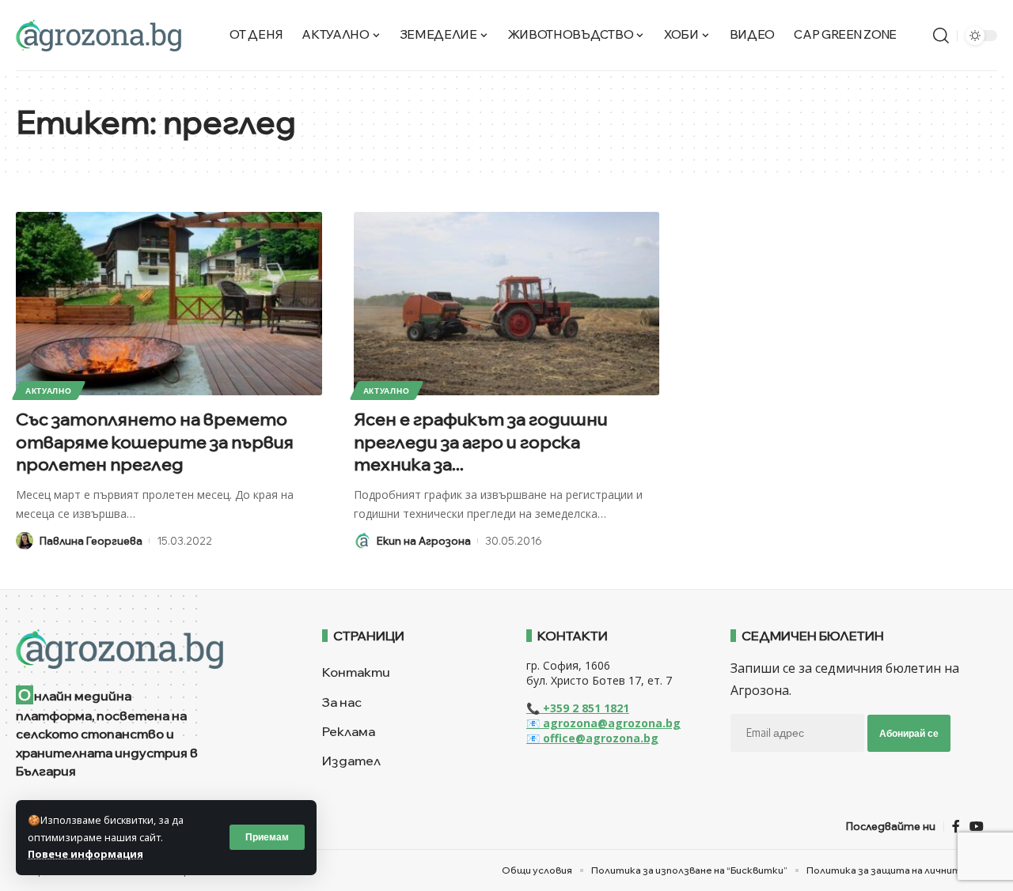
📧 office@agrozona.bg (592, 738)
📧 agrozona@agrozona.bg (603, 723)
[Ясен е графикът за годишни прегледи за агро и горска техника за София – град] (507, 303)
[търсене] (941, 35)
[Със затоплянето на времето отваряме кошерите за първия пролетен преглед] (169, 303)
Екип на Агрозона (424, 540)
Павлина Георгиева (91, 540)
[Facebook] (956, 826)
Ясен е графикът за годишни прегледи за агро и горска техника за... (481, 441)
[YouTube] (977, 826)
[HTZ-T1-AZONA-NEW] (149, 649)
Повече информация (85, 854)
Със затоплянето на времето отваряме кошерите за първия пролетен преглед (155, 441)
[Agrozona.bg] (98, 35)
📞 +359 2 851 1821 (577, 707)
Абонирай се (909, 733)
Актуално (48, 390)
